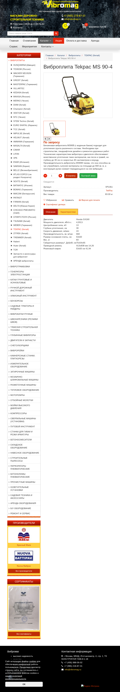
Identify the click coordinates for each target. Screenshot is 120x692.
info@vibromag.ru (72, 19)
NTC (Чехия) (19, 117)
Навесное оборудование (24, 453)
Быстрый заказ (88, 175)
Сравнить (69, 200)
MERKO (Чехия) (21, 101)
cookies (32, 661)
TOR (15, 250)
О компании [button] (29, 40)
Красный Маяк (24, 545)
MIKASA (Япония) (21, 96)
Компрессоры (18, 413)
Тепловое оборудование (24, 390)
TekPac (109, 190)
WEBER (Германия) (22, 225)
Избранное (51, 200)
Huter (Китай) (19, 245)
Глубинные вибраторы (23, 335)
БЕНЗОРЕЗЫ (16, 301)
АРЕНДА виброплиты (23, 261)
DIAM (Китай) (19, 105)
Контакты (18, 27)
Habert (16, 241)
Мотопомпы (17, 395)
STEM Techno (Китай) (23, 121)
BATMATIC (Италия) (22, 185)
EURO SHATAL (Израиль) (25, 125)
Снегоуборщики (19, 345)
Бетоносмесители (21, 439)
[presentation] (45, 139)
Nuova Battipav (24, 566)
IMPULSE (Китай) (21, 133)
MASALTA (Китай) (21, 146)
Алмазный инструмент (23, 296)
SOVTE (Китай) (20, 181)
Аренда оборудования (23, 503)
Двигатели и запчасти (23, 340)
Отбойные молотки (21, 400)
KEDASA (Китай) (21, 92)
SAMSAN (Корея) (21, 166)
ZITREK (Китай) (20, 233)
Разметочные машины (23, 385)
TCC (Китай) (19, 129)
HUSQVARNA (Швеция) (24, 65)
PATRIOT (17, 198)
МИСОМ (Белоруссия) (24, 193)
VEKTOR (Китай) (21, 113)
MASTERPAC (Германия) (25, 84)
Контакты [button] (46, 46)
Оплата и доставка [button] (76, 40)
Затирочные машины (22, 372)
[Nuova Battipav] (24, 556)
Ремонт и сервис (20, 513)
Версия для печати (91, 200)
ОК (24, 684)
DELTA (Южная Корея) (24, 206)
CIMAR (16, 150)
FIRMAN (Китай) (21, 202)
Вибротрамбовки (20, 266)
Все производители (24, 571)
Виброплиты (17, 60)
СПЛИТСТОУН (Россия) (24, 217)
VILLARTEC (18, 88)
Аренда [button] (95, 40)
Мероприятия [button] (29, 46)
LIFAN (16, 154)
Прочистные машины (22, 482)
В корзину (71, 175)
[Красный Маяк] (24, 535)
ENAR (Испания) (21, 162)
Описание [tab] (50, 212)
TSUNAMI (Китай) (21, 221)
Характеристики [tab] (68, 212)
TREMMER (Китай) (22, 237)
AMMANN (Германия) (23, 141)
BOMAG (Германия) (22, 189)
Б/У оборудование (20, 508)
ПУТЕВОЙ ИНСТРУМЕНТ (22, 426)
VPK (15, 158)
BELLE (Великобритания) (25, 170)
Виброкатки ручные (21, 314)
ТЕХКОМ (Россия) (22, 69)
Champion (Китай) (21, 109)
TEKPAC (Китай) (21, 229)
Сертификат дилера (55, 204)
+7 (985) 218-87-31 (74, 15)
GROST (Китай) (20, 80)
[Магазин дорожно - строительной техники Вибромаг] (60, 4)
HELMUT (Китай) (21, 137)
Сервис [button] (14, 46)
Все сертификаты (24, 634)
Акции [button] (58, 40)
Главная (14, 40)
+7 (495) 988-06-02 (73, 662)
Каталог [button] (44, 40)
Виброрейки (17, 350)
